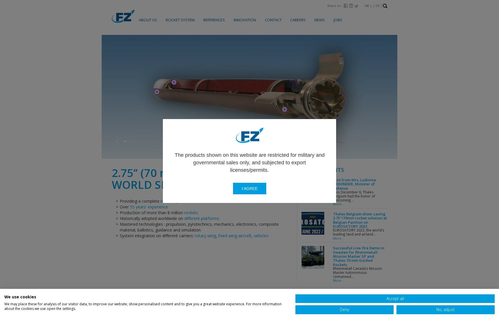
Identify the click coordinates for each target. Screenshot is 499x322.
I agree (250, 188)
